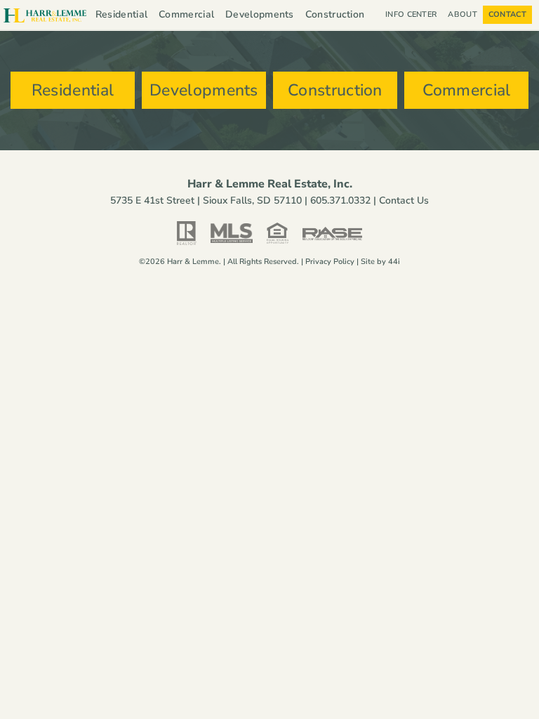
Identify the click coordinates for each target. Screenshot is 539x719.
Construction (335, 14)
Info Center (411, 14)
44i (394, 261)
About (462, 14)
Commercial (186, 14)
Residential (121, 14)
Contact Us (404, 200)
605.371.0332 (340, 200)
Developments (259, 14)
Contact (507, 14)
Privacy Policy (329, 261)
